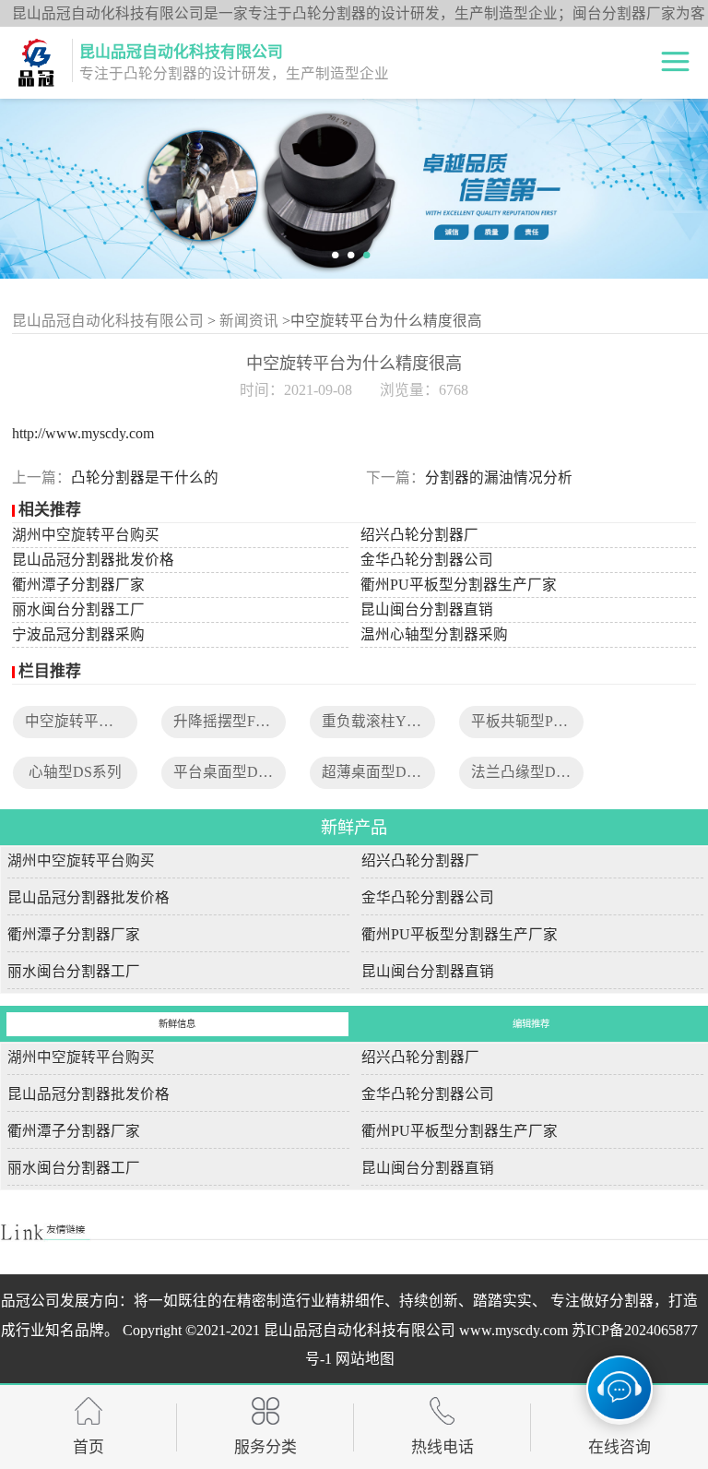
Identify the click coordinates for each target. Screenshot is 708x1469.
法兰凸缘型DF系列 (532, 772)
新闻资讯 (248, 320)
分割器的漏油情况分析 (498, 477)
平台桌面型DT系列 (235, 772)
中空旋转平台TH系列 (94, 721)
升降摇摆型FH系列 (234, 721)
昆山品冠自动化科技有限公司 (108, 320)
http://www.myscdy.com (83, 433)
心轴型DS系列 (75, 772)
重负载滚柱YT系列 (383, 721)
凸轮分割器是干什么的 (144, 477)
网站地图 (365, 1359)
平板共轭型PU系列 (532, 721)
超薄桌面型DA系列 (384, 772)
